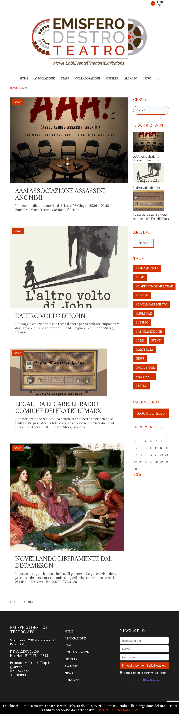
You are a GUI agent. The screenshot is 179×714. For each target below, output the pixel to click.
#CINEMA (142, 295)
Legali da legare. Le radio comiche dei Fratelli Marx (58, 407)
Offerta (112, 78)
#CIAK (140, 277)
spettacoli (144, 376)
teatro (141, 385)
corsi (140, 340)
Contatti (72, 680)
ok (136, 710)
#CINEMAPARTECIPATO (151, 304)
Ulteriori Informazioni (113, 710)
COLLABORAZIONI (87, 78)
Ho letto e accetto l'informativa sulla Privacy (144, 672)
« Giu (137, 475)
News (18, 102)
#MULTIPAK (144, 313)
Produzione (145, 367)
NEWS (148, 78)
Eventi (156, 340)
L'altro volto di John (50, 315)
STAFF (65, 78)
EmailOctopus (152, 680)
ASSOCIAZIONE (44, 78)
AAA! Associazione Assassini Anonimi (60, 194)
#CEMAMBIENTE (147, 268)
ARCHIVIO (130, 78)
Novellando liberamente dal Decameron (63, 562)
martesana (144, 349)
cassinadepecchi (149, 331)
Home (24, 78)
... (158, 78)
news (140, 358)
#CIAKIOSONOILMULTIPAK (154, 286)
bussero (142, 322)
